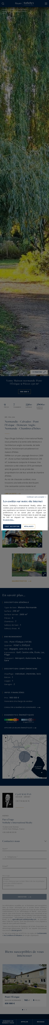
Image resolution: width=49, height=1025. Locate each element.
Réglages (29, 526)
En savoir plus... (8, 520)
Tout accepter (12, 526)
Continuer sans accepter (35, 497)
